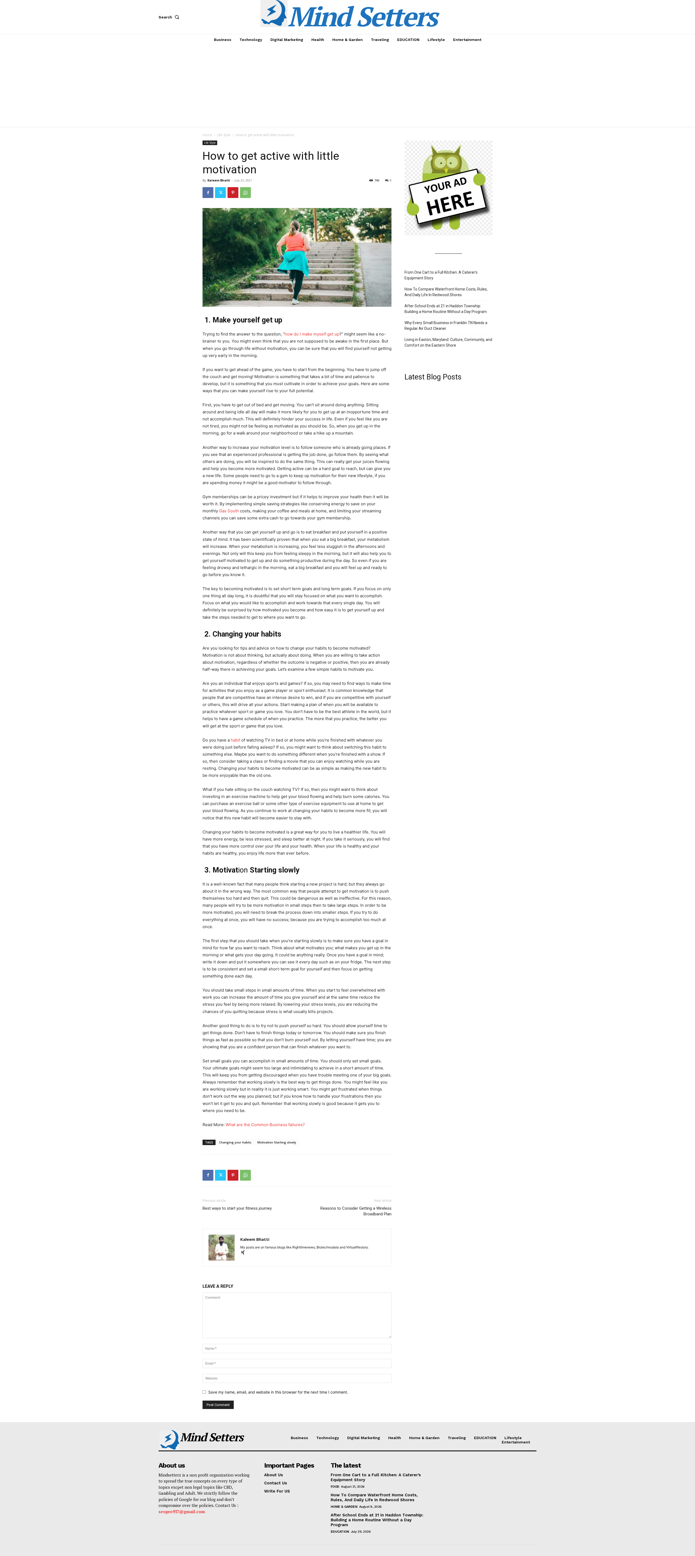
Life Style (223, 135)
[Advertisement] (347, 86)
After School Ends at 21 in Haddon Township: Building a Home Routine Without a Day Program (446, 309)
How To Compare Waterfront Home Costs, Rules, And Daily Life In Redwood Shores (446, 292)
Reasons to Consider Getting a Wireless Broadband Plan (355, 1211)
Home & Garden (344, 1507)
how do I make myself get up (312, 334)
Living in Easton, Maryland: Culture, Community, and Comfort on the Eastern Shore (448, 342)
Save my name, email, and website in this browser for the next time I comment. (278, 1392)
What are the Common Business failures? (265, 1124)
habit (235, 740)
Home (207, 135)
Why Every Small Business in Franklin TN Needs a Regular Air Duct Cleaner (446, 326)
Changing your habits (235, 1142)
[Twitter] (220, 192)
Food (335, 1486)
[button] (170, 17)
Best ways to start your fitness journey (237, 1208)
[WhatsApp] (245, 192)
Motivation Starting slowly (276, 1142)
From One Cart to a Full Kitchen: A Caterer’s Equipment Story (441, 275)
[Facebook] (208, 192)
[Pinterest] (233, 192)
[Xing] (244, 1253)
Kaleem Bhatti (218, 180)
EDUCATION (340, 1531)
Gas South (229, 510)
